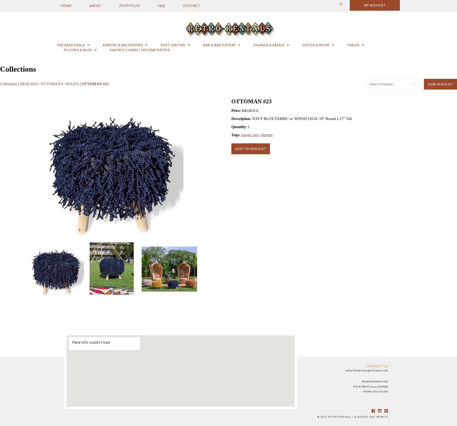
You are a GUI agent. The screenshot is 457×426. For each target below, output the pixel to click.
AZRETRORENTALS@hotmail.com (367, 370)
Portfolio (129, 5)
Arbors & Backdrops (123, 45)
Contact (191, 5)
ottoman (266, 135)
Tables (353, 45)
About (95, 5)
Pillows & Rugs (78, 50)
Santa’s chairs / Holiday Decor (140, 50)
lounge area (249, 135)
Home (66, 5)
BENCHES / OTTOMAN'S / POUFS (49, 84)
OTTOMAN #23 (95, 84)
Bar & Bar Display (219, 45)
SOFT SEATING (173, 45)
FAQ (161, 5)
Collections (8, 84)
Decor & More (315, 45)
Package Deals (71, 45)
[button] (341, 4)
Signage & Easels (268, 45)
